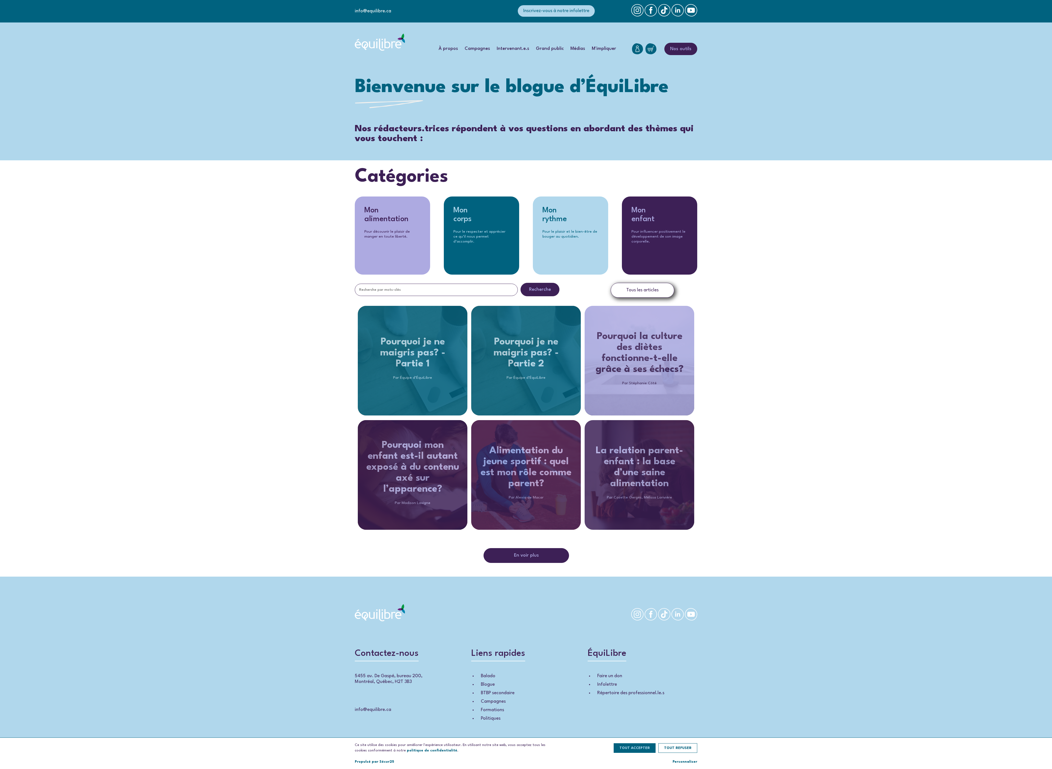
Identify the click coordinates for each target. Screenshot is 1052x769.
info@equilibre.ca (373, 11)
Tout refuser (677, 748)
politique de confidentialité (432, 750)
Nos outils (680, 49)
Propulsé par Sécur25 (374, 762)
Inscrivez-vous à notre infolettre (556, 10)
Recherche (540, 289)
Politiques (491, 718)
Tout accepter (634, 748)
